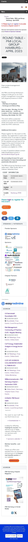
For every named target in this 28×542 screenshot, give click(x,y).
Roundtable (10, 321)
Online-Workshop (11, 375)
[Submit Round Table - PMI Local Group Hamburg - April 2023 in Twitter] (11, 218)
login (9, 200)
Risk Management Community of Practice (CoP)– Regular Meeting (13, 330)
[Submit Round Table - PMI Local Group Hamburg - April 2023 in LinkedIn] (17, 218)
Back (4, 213)
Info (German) (14, 538)
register (16, 24)
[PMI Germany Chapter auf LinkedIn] (12, 512)
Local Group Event (16, 323)
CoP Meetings (11, 337)
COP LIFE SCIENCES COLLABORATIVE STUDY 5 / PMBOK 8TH (13, 363)
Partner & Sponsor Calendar (13, 31)
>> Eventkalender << (14, 420)
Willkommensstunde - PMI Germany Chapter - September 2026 (14, 382)
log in (9, 24)
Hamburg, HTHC (16, 193)
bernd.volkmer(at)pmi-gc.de (10, 154)
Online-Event (14, 340)
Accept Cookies (11, 535)
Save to (5, 207)
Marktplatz (14, 460)
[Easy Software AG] (12, 303)
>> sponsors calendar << (14, 439)
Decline (20, 535)
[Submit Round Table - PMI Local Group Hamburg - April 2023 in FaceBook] (5, 218)
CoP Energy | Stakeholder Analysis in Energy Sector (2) (14, 346)
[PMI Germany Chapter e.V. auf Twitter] (15, 512)
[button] (14, 224)
